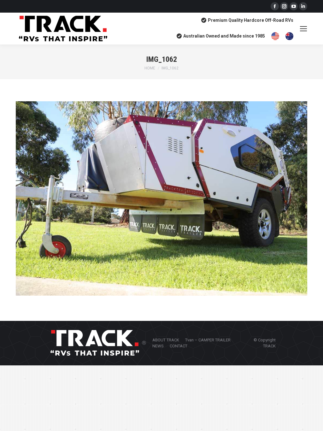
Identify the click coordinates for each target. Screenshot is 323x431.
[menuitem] (165, 340)
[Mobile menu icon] (303, 28)
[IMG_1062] (161, 198)
